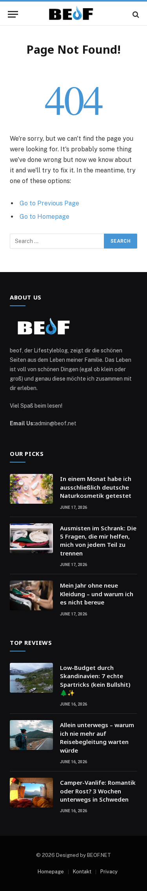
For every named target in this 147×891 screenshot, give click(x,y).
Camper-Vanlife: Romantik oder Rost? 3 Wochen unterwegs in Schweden (98, 790)
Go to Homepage (44, 216)
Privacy (109, 872)
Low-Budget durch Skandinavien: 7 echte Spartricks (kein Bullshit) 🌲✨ (95, 680)
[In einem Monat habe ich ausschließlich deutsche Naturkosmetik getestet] (31, 489)
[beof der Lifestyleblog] (74, 14)
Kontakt (82, 872)
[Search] (135, 14)
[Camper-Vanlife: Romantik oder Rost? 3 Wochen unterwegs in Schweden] (31, 793)
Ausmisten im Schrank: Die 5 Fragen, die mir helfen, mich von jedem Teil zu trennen (98, 540)
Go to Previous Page (49, 203)
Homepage (51, 872)
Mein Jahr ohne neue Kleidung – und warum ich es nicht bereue (96, 593)
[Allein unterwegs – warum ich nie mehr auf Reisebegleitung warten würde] (31, 735)
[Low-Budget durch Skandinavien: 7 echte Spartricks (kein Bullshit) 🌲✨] (31, 678)
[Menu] (13, 14)
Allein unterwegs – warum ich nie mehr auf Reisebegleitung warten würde (97, 737)
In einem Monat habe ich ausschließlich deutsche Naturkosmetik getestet (95, 487)
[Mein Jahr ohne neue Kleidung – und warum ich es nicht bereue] (31, 595)
